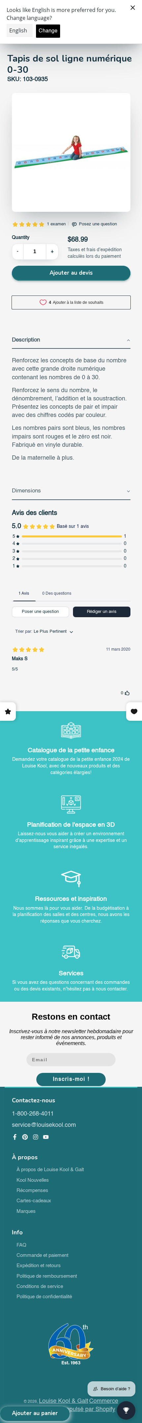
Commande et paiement (42, 1255)
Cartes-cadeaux (34, 1201)
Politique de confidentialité (44, 1297)
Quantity (20, 237)
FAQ (21, 1245)
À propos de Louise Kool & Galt (50, 1169)
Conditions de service (40, 1286)
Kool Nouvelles (33, 1180)
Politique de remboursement (47, 1276)
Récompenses (32, 1190)
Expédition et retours (39, 1265)
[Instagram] (36, 1137)
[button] (71, 340)
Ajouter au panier (35, 1413)
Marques (26, 1211)
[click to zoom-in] (71, 152)
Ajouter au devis (71, 273)
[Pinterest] (25, 1137)
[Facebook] (15, 1137)
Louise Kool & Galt (63, 1401)
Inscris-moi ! (71, 1079)
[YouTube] (46, 1137)
